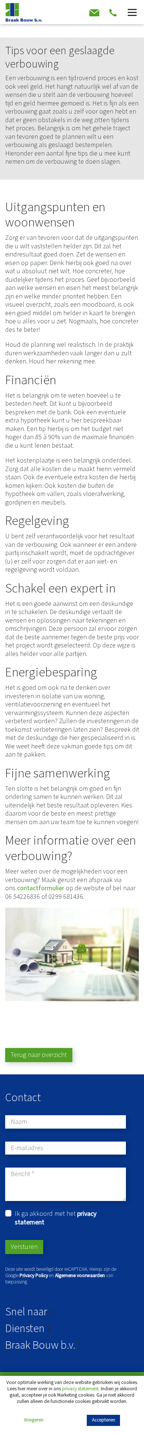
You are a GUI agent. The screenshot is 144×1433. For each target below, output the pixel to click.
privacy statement (80, 1388)
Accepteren (103, 1419)
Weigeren (34, 1420)
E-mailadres (27, 1148)
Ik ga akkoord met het (55, 1218)
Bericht (20, 1174)
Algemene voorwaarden (80, 1275)
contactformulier (41, 888)
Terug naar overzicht (39, 1055)
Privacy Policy (34, 1275)
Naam (19, 1122)
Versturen (24, 1246)
